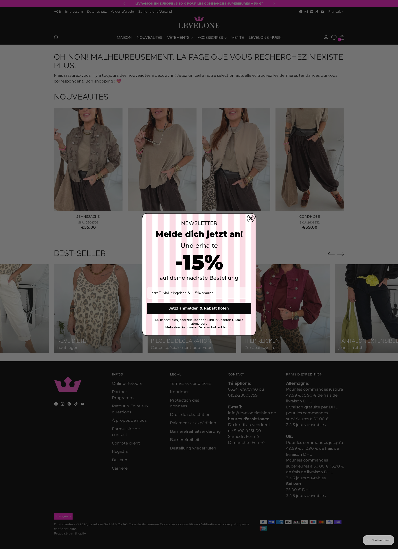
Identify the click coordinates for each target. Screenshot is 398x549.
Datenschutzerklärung (215, 327)
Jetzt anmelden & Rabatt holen (199, 308)
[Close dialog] (250, 218)
